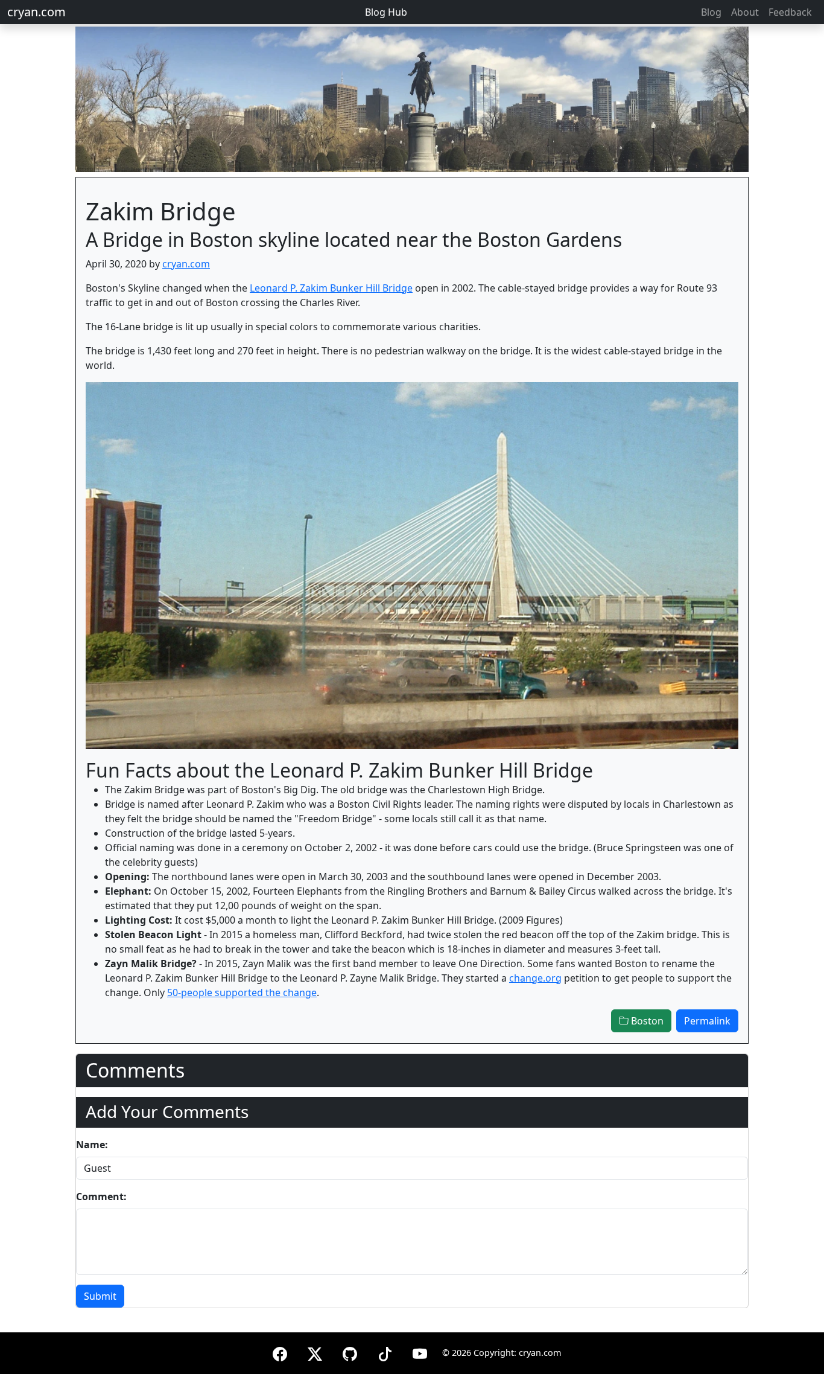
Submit (100, 1296)
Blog (711, 12)
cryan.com (36, 12)
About (745, 12)
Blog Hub (386, 12)
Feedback (790, 12)
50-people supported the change (242, 992)
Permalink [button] (707, 1020)
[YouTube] (420, 1352)
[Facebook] (280, 1352)
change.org (535, 978)
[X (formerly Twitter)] (315, 1352)
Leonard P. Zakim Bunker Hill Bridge (331, 288)
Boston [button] (646, 1020)
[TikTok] (385, 1352)
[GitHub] (350, 1352)
